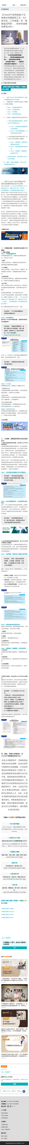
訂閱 (14, 1084)
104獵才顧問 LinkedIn (7, 914)
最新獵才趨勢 (4, 1127)
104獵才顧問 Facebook (7, 911)
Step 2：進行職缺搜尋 (13, 109)
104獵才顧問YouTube (7, 917)
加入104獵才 (4, 1138)
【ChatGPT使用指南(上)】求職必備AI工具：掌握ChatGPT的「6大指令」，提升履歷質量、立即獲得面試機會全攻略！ (14, 188)
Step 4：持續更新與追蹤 (14, 114)
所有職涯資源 (5, 9)
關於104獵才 (4, 1136)
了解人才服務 (4, 1115)
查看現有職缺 (4, 1113)
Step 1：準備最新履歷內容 (14, 107)
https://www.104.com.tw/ (12, 335)
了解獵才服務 (4, 1124)
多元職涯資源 (4, 1118)
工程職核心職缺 (14, 852)
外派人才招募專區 (5, 1129)
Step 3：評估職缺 (12, 112)
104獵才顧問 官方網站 (7, 908)
